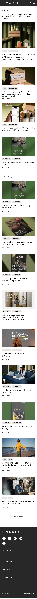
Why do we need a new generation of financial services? (18, 502)
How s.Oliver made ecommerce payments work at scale (17, 243)
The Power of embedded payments (14, 355)
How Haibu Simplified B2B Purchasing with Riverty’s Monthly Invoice (18, 129)
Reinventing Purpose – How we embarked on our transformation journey (17, 465)
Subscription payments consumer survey (18, 428)
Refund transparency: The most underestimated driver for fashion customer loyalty (16, 94)
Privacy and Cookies (29, 593)
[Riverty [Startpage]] (10, 3)
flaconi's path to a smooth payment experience (14, 279)
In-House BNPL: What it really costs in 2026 (18, 163)
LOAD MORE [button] (18, 517)
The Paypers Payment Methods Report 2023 (16, 391)
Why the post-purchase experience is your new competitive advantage (13, 317)
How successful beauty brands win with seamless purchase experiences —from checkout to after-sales (18, 57)
